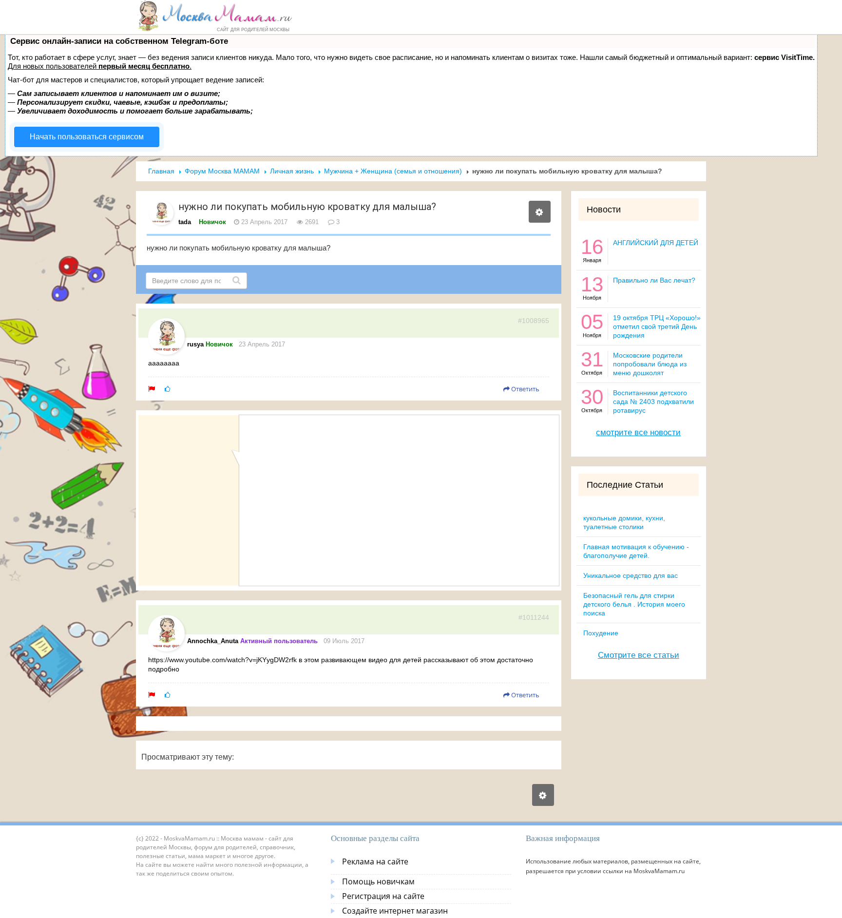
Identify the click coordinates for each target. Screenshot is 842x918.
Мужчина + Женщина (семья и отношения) (393, 171)
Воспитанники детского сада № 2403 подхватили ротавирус (653, 401)
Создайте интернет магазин (395, 910)
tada (184, 222)
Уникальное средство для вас (630, 575)
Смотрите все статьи (638, 655)
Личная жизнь (292, 171)
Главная (161, 171)
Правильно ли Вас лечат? (654, 280)
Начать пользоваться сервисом (87, 137)
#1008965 (533, 321)
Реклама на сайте (375, 861)
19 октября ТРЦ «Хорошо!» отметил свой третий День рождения (657, 326)
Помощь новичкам (378, 881)
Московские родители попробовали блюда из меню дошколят (650, 364)
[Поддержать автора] (167, 388)
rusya (195, 344)
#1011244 (533, 617)
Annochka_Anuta (212, 641)
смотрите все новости (638, 432)
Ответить (524, 388)
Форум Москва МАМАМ (222, 171)
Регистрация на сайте (383, 896)
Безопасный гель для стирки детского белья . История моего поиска (634, 604)
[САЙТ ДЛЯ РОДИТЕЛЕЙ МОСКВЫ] (214, 15)
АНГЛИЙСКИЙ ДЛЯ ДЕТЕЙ (655, 243)
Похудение (600, 633)
